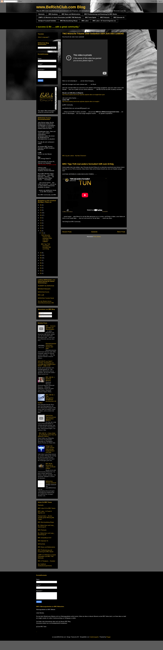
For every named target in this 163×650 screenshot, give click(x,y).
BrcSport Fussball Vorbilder (47, 20)
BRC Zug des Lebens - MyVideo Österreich (74, 155)
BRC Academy (53, 14)
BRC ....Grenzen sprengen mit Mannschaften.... (51, 327)
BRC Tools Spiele (90, 17)
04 (41, 268)
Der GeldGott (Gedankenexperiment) (45, 564)
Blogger (108, 637)
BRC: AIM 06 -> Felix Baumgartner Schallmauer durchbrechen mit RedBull (47, 398)
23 (41, 207)
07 (41, 260)
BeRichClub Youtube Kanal (46, 298)
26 (41, 205)
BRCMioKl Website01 (44, 289)
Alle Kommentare (45, 316)
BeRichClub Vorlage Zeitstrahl (51, 482)
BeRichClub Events (43, 292)
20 (41, 215)
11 (41, 230)
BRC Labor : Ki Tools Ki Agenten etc (104, 20)
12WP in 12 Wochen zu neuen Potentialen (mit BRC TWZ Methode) (59, 17)
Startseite (41, 14)
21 (41, 212)
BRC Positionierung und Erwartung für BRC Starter (100, 14)
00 (41, 273)
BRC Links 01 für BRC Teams (46, 508)
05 (41, 265)
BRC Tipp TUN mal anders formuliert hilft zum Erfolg (88, 164)
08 (41, 258)
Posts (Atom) (97, 236)
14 (41, 223)
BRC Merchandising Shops (69, 20)
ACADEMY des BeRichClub (46, 285)
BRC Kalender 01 (119, 17)
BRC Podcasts (105, 17)
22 (41, 210)
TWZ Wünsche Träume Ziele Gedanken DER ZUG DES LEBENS (93, 33)
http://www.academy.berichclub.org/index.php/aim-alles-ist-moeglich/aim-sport (83, 94)
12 (41, 228)
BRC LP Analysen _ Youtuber (46, 561)
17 (41, 220)
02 (42, 233)
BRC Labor (85, 20)
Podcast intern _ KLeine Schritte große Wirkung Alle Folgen (46, 517)
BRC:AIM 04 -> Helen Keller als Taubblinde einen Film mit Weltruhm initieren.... (47, 434)
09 (41, 255)
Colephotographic (94, 637)
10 (41, 253)
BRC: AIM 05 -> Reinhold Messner (50, 378)
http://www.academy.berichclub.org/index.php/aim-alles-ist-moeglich (80, 101)
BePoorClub (41, 544)
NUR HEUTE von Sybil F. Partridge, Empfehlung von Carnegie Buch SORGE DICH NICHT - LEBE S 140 (46, 363)
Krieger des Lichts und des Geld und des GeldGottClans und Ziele (50, 449)
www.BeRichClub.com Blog (60, 7)
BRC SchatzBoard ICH (44, 537)
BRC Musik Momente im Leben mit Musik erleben (50, 466)
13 (41, 225)
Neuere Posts (67, 232)
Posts (42, 313)
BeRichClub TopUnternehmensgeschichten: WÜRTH (51, 418)
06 (41, 263)
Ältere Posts (121, 232)
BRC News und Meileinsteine (71, 14)
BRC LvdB (41, 295)
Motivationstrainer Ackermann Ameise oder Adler (51, 346)
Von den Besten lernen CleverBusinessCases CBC (46, 302)
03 (41, 270)
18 (41, 218)
